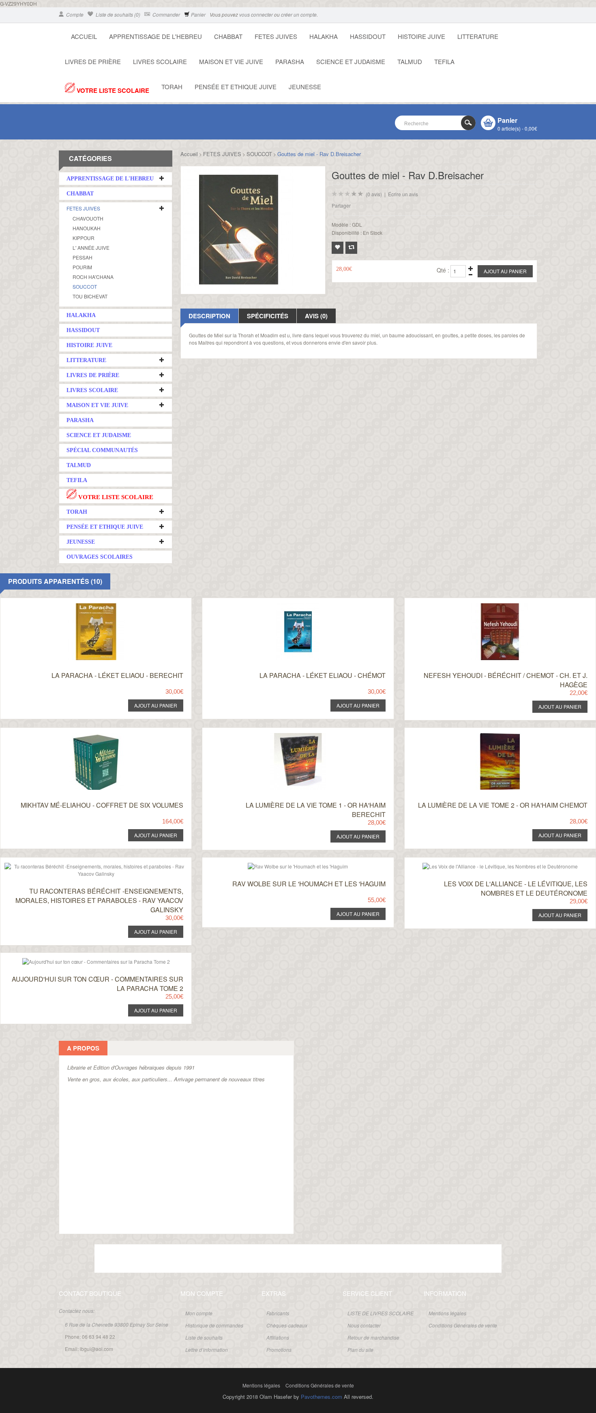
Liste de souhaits (204, 1337)
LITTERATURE (477, 36)
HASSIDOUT (368, 36)
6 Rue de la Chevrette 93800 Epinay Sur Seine (116, 1324)
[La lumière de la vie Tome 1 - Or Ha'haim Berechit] (286, 735)
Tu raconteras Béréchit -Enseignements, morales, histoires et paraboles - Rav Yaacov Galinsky (99, 900)
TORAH (171, 86)
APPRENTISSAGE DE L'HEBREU (155, 36)
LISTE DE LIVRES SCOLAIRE (380, 1313)
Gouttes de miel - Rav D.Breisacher (319, 154)
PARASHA (289, 61)
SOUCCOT (85, 286)
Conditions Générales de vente (463, 1325)
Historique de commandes (214, 1325)
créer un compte (299, 14)
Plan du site (360, 1349)
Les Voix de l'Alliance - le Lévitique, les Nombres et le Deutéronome (515, 888)
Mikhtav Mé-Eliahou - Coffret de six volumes (102, 805)
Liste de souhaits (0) (117, 14)
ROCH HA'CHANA (93, 276)
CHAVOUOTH (88, 218)
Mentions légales (447, 1313)
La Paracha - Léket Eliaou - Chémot (322, 675)
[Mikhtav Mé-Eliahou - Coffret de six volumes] (84, 735)
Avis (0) (316, 315)
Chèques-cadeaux (286, 1325)
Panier (198, 14)
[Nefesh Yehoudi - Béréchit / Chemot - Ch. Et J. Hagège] (488, 605)
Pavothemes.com (321, 1396)
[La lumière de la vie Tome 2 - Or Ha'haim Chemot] (488, 735)
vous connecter (256, 14)
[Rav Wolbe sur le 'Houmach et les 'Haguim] (286, 865)
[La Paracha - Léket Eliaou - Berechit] (84, 605)
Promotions (279, 1349)
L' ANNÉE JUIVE (91, 247)
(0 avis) (374, 194)
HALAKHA (323, 36)
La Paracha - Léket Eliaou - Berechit (117, 675)
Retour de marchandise (373, 1337)
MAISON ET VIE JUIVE (231, 61)
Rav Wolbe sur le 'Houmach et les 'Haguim (309, 883)
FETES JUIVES (276, 36)
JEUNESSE (305, 86)
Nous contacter (364, 1325)
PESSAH (82, 257)
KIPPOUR (83, 237)
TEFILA (444, 61)
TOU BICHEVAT (90, 296)
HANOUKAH (87, 228)
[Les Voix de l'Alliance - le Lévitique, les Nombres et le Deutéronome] (488, 865)
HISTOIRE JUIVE (421, 36)
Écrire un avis (403, 194)
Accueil (189, 154)
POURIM (82, 267)
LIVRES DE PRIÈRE (93, 61)
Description (209, 315)
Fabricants (277, 1313)
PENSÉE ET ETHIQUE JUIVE (236, 86)
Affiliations (277, 1337)
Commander (165, 14)
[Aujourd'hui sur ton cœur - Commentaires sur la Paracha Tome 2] (84, 960)
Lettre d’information (206, 1349)
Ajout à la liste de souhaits (337, 248)
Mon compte (198, 1313)
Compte (74, 14)
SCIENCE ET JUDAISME (350, 61)
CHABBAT (228, 36)
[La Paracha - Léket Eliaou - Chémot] (286, 605)
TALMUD (409, 61)
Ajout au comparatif (351, 248)
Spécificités (267, 315)
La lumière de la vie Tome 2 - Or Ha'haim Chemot (502, 805)
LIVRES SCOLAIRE (160, 61)
